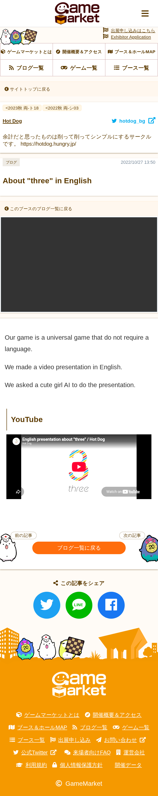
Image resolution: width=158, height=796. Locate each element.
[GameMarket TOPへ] (79, 685)
